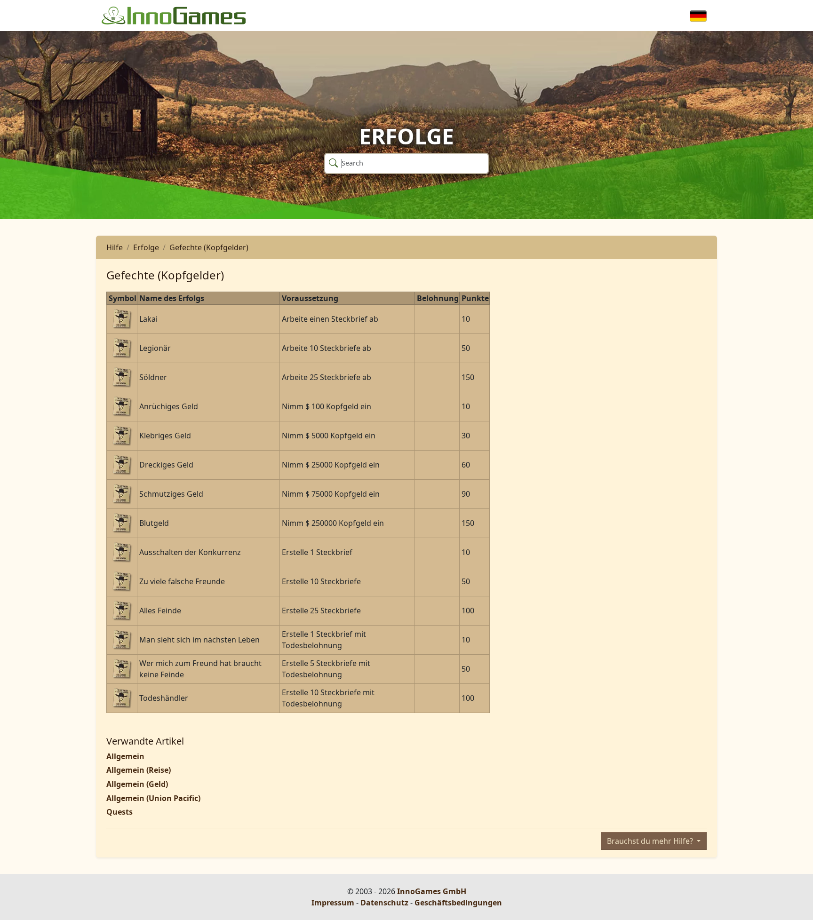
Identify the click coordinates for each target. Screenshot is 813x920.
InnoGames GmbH (431, 891)
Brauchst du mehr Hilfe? (651, 841)
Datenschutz (384, 902)
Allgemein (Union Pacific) (153, 798)
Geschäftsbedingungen (458, 902)
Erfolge (146, 247)
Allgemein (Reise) (138, 770)
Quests (119, 812)
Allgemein (125, 756)
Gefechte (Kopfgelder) (208, 247)
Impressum (332, 902)
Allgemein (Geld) (137, 784)
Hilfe (114, 247)
